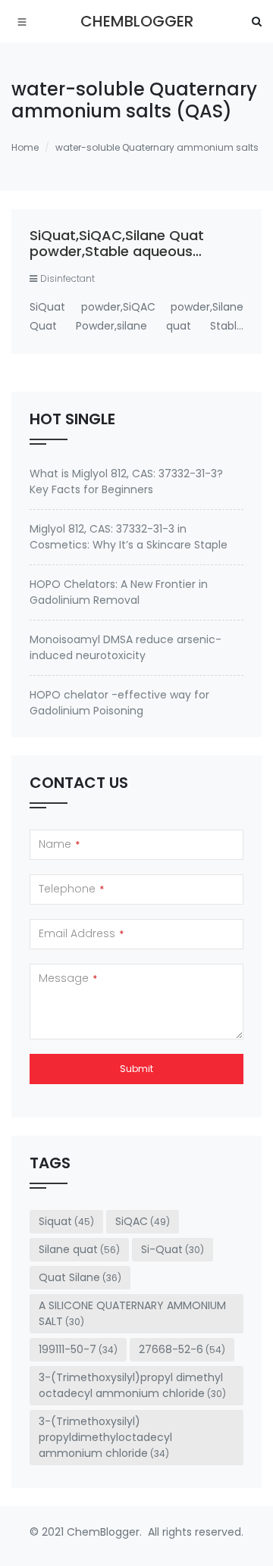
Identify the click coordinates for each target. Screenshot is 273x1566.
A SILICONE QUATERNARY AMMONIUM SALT (132, 1313)
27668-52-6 (182, 1349)
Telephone (71, 888)
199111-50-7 (78, 1349)
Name (59, 844)
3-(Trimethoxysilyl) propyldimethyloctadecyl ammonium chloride (105, 1437)
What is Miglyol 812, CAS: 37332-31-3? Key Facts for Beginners (126, 481)
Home (25, 147)
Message (68, 978)
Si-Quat (172, 1249)
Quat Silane (80, 1277)
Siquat (66, 1221)
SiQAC (142, 1221)
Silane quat (79, 1249)
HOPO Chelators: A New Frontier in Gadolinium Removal (119, 592)
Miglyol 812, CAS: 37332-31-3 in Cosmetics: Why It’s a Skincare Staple (129, 536)
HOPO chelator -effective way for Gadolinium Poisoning (119, 702)
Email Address (81, 933)
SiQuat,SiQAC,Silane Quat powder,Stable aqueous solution (117, 251)
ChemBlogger (136, 21)
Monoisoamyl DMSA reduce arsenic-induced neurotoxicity (125, 647)
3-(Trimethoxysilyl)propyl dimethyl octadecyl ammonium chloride (132, 1385)
